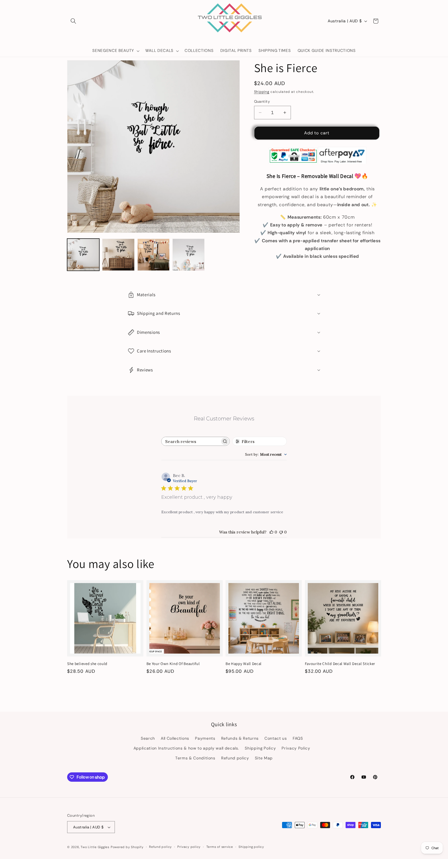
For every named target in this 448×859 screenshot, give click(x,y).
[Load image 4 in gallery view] (188, 255)
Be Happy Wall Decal (244, 663)
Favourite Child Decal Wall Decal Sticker (340, 663)
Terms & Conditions (195, 757)
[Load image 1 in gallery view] (83, 255)
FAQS (298, 738)
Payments (205, 738)
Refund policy (235, 757)
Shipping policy (251, 847)
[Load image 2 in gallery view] (118, 255)
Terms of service (219, 847)
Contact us (275, 738)
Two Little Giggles (95, 847)
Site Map (264, 757)
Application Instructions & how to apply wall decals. (186, 748)
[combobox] (266, 454)
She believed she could (87, 663)
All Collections (175, 738)
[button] (73, 21)
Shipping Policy (260, 748)
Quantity (262, 101)
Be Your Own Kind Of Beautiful (173, 663)
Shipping (261, 91)
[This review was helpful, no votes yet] (271, 532)
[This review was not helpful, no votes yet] (281, 532)
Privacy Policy (296, 748)
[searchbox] (191, 441)
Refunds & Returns (240, 738)
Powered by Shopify (127, 847)
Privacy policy (189, 847)
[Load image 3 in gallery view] (153, 255)
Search (148, 738)
